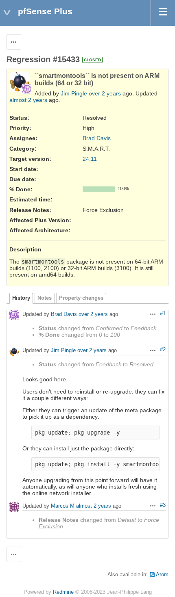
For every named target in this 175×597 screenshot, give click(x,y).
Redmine (63, 592)
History (21, 298)
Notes (44, 298)
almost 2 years (28, 100)
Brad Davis (97, 138)
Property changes (81, 298)
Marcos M (62, 506)
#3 (163, 505)
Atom (162, 575)
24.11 (90, 159)
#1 (163, 313)
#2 (163, 350)
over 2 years (105, 93)
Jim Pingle (74, 93)
